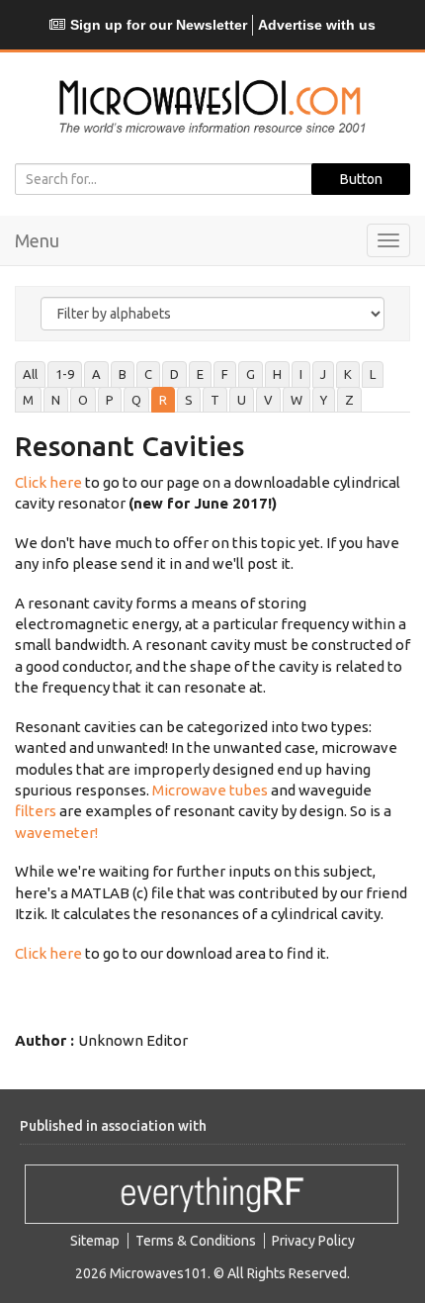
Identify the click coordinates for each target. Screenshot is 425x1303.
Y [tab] (323, 400)
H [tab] (277, 374)
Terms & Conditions (195, 1241)
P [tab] (110, 400)
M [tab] (28, 400)
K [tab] (348, 374)
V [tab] (268, 400)
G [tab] (250, 374)
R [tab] (163, 400)
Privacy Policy (313, 1241)
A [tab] (96, 374)
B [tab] (123, 374)
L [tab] (373, 374)
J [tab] (323, 374)
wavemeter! (56, 832)
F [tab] (224, 374)
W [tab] (296, 400)
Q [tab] (136, 400)
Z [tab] (349, 400)
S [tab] (189, 400)
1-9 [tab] (64, 374)
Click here (48, 482)
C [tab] (148, 374)
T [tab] (215, 400)
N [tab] (55, 400)
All (30, 374)
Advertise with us (317, 25)
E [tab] (200, 374)
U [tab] (241, 400)
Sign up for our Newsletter (158, 25)
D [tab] (174, 374)
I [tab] (300, 374)
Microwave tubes (210, 790)
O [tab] (83, 400)
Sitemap (95, 1241)
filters (35, 810)
